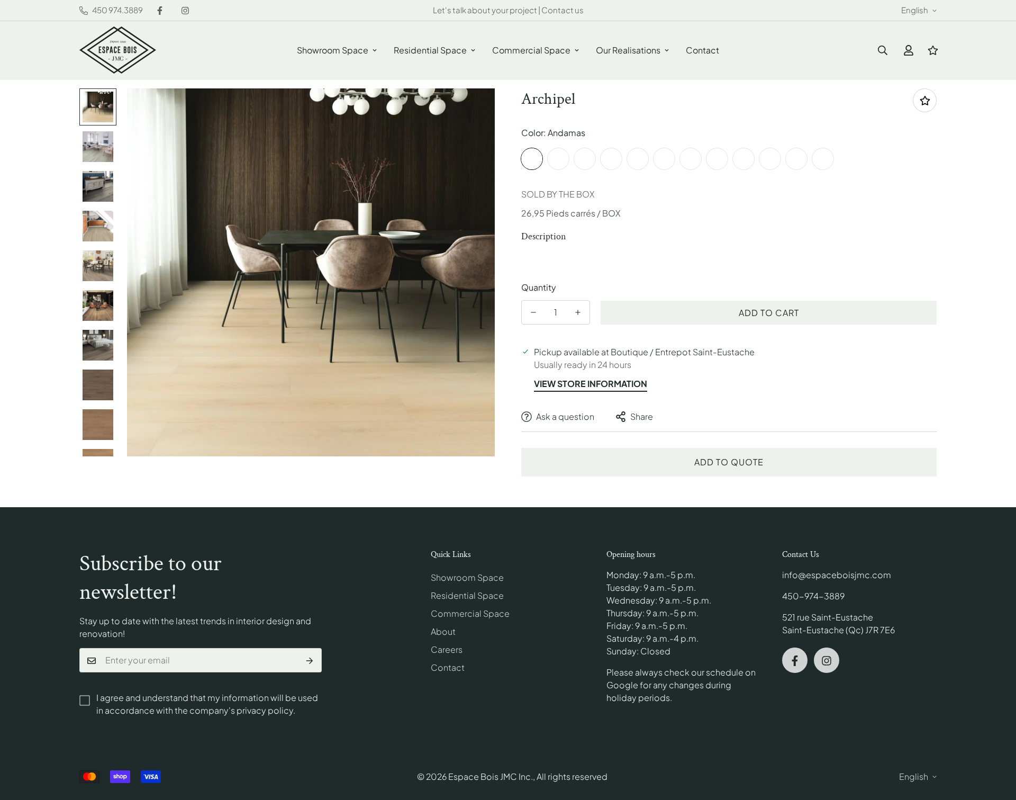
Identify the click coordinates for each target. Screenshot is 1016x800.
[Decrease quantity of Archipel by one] (533, 312)
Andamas (531, 158)
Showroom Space (332, 50)
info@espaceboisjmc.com (836, 575)
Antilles (558, 158)
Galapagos (611, 158)
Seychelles (664, 158)
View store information (590, 383)
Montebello (717, 158)
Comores (584, 158)
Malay (637, 158)
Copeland (796, 158)
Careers (446, 649)
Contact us (562, 10)
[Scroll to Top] (995, 742)
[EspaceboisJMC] (117, 50)
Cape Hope (822, 158)
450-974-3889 (813, 596)
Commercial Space (531, 50)
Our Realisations (628, 50)
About (443, 631)
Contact (702, 50)
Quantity (538, 287)
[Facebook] (160, 10)
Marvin (743, 158)
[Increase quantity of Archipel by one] (577, 312)
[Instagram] (185, 10)
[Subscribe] (310, 661)
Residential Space (430, 50)
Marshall (770, 158)
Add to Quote (729, 462)
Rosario (690, 158)
